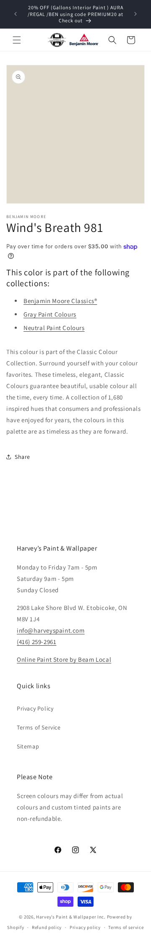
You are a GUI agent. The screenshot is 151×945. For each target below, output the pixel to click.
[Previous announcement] (15, 14)
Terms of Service (39, 727)
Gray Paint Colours (49, 314)
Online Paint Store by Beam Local (64, 659)
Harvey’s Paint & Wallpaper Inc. (71, 917)
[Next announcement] (135, 14)
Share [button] (22, 457)
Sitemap (28, 746)
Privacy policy (85, 927)
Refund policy (47, 927)
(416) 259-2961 (36, 642)
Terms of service (125, 927)
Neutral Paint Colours (54, 328)
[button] (17, 40)
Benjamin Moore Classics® (60, 301)
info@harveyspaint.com (51, 630)
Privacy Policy (35, 708)
